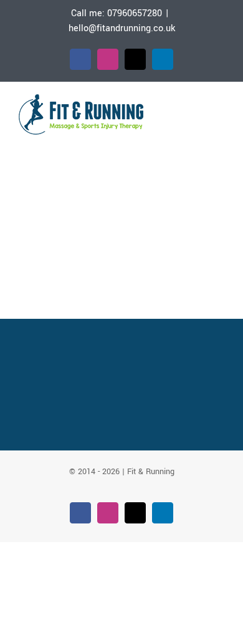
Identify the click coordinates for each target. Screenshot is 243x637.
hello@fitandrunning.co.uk (122, 28)
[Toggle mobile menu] (219, 108)
